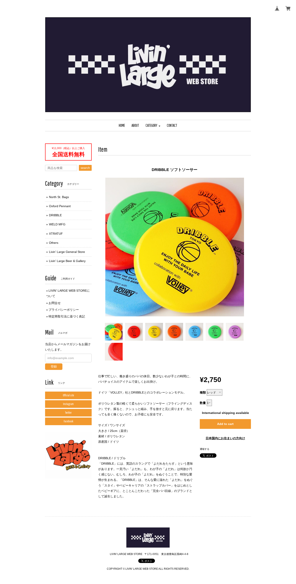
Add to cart (225, 424)
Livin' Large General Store (67, 252)
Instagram (68, 404)
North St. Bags (59, 197)
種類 (203, 392)
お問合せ (55, 303)
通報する (204, 449)
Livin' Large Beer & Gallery (67, 261)
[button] (153, 125)
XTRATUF (56, 233)
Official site (68, 395)
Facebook (68, 421)
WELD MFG (57, 224)
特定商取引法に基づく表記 (67, 316)
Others (53, 242)
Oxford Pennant (60, 206)
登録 (54, 366)
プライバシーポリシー (64, 309)
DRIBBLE (55, 215)
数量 (203, 403)
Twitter (68, 412)
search (85, 167)
